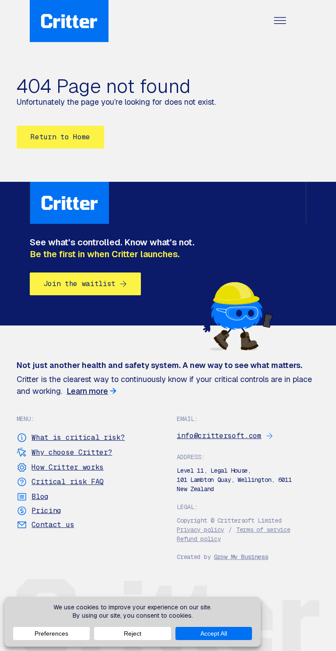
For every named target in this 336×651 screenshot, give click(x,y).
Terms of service (263, 530)
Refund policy (198, 539)
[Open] (280, 21)
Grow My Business (241, 557)
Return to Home (60, 137)
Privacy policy (200, 530)
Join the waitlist (80, 283)
